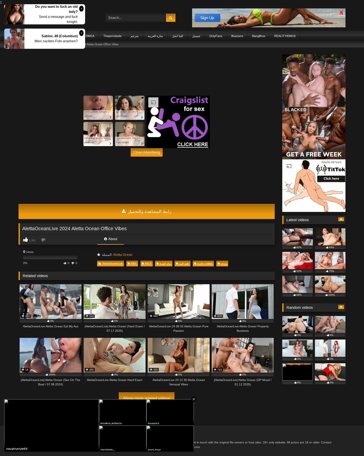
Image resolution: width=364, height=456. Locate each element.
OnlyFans (215, 36)
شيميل (196, 36)
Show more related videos (146, 398)
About (112, 239)
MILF (148, 263)
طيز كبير (184, 263)
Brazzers (237, 36)
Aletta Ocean (122, 254)
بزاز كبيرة (165, 263)
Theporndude (112, 36)
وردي (224, 263)
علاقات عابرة (205, 263)
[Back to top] (351, 444)
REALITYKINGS (285, 36)
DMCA (90, 36)
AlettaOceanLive (112, 263)
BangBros (258, 36)
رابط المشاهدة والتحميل (149, 211)
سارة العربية (155, 36)
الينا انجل (177, 36)
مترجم (135, 36)
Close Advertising (147, 152)
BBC (134, 263)
